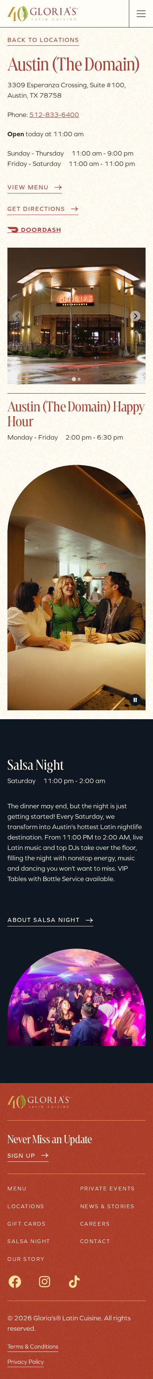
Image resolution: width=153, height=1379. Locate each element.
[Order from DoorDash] (34, 230)
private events (107, 1188)
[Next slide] (135, 316)
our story (26, 1259)
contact (95, 1241)
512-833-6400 (54, 114)
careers (95, 1224)
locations (26, 1206)
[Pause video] (135, 700)
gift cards (26, 1224)
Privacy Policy (25, 1361)
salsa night (29, 1241)
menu (17, 1188)
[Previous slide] (18, 316)
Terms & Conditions (32, 1346)
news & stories (107, 1206)
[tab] (74, 379)
